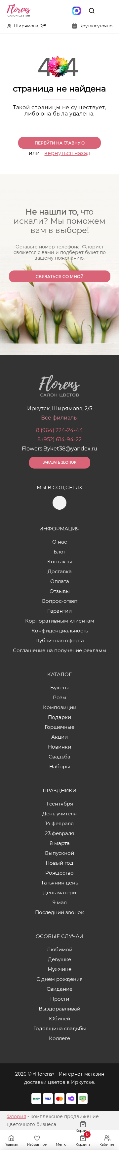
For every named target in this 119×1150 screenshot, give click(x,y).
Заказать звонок (59, 462)
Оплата (59, 581)
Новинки (59, 747)
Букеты (59, 687)
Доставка (60, 571)
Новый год (59, 863)
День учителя (59, 813)
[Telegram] (62, 10)
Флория (16, 1116)
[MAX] (76, 10)
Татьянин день (59, 883)
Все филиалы (59, 418)
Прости (59, 999)
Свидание (59, 989)
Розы (59, 697)
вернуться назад (67, 153)
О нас (59, 542)
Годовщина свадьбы (59, 1028)
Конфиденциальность (59, 630)
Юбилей (59, 1018)
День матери (59, 892)
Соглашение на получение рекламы (59, 650)
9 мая (60, 902)
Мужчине (59, 969)
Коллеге (59, 1038)
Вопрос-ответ (59, 601)
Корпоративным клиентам (59, 621)
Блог (60, 552)
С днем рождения (59, 979)
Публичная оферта (59, 640)
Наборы (59, 766)
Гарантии (59, 611)
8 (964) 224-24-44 (59, 430)
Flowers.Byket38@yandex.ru (59, 449)
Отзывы (60, 591)
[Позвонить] (106, 10)
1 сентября (59, 804)
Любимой (59, 949)
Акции (59, 737)
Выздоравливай (59, 1009)
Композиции (59, 707)
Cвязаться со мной (60, 276)
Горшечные (59, 727)
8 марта (60, 843)
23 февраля (59, 833)
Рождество (59, 873)
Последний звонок (59, 912)
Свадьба (59, 757)
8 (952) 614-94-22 (59, 439)
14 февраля (59, 823)
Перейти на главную (60, 143)
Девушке (59, 959)
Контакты (59, 561)
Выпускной (59, 853)
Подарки (59, 717)
